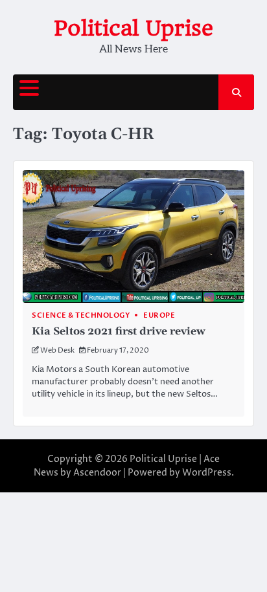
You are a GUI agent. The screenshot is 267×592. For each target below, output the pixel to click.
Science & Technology (81, 315)
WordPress (206, 472)
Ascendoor (97, 472)
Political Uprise (133, 28)
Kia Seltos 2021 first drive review (118, 331)
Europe (159, 315)
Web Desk (57, 350)
